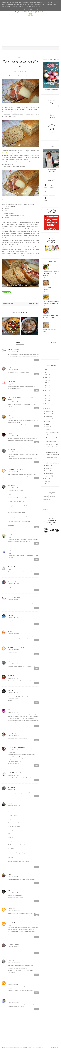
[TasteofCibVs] (52, 230)
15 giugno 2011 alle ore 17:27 (13, 617)
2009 (46, 481)
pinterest (45, 194)
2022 (46, 380)
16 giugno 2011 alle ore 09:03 (13, 789)
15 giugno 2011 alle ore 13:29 (13, 452)
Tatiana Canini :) (14, 944)
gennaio (48, 476)
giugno (48, 427)
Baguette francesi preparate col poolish (51, 330)
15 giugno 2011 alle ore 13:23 (13, 436)
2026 (46, 370)
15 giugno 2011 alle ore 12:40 (13, 384)
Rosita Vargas (13, 1000)
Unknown (11, 908)
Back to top (54, 1047)
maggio (48, 465)
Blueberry (12, 449)
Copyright (45, 509)
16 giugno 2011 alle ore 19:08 (13, 893)
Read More (52, 171)
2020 (46, 385)
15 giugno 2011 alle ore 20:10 (13, 678)
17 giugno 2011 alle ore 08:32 (13, 946)
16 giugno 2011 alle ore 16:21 (13, 876)
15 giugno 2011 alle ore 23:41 (13, 735)
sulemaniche (12, 381)
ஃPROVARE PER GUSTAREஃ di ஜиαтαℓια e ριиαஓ (22, 398)
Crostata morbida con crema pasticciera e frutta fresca (50, 316)
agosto (48, 421)
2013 (46, 403)
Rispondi (36, 360)
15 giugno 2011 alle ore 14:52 (13, 537)
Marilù (10, 433)
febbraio (48, 473)
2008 (46, 484)
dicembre (48, 411)
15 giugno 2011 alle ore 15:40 (13, 583)
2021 (46, 383)
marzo (48, 471)
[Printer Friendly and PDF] (6, 293)
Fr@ (9, 550)
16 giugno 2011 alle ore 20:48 (13, 910)
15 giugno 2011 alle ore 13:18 (13, 418)
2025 (46, 372)
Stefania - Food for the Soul (19, 647)
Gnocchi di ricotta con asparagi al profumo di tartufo (52, 447)
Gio (9, 661)
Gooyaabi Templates (37, 1047)
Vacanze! (48, 429)
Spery (10, 631)
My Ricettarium (13, 349)
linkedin (52, 194)
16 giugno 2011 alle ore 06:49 (13, 750)
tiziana (10, 615)
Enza (10, 890)
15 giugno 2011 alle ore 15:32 (13, 569)
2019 (46, 388)
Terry (10, 982)
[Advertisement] (30, 29)
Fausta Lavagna (14, 922)
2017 (46, 393)
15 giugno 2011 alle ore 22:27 (13, 692)
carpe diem (12, 567)
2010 (46, 478)
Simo (10, 415)
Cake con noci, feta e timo (53, 463)
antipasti (45, 496)
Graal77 (11, 960)
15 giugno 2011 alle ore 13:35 (13, 471)
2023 (46, 377)
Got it (36, 9)
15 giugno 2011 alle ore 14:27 (13, 488)
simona (10, 710)
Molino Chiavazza (7, 153)
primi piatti (52, 496)
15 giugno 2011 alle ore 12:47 (13, 402)
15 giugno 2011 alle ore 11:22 (13, 351)
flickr (45, 200)
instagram (51, 187)
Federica (11, 534)
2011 (46, 408)
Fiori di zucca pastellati (52, 438)
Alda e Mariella (14, 597)
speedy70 (11, 676)
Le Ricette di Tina (14, 773)
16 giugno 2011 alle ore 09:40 (13, 805)
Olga (10, 367)
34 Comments (5, 299)
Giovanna (11, 485)
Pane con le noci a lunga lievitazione (49, 288)
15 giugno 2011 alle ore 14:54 (13, 553)
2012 (46, 406)
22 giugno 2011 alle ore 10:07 (13, 984)
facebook (46, 187)
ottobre (48, 416)
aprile (47, 468)
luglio (47, 424)
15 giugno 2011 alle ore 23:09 (13, 712)
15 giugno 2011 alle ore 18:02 (13, 633)
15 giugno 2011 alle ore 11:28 (13, 369)
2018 (46, 390)
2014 (46, 401)
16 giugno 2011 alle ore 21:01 (13, 925)
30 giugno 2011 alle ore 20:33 (14, 1002)
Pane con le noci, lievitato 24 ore (9, 332)
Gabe (10, 874)
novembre (49, 414)
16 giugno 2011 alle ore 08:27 (13, 775)
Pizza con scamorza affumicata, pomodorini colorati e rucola (51, 302)
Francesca (12, 733)
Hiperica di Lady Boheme (17, 469)
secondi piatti (46, 499)
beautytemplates (17, 1047)
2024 (46, 375)
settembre (48, 419)
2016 (46, 396)
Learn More (28, 9)
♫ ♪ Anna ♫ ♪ (12, 581)
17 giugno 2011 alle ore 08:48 (13, 962)
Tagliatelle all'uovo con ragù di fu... (28, 332)
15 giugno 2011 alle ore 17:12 (13, 599)
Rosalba (11, 690)
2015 (46, 398)
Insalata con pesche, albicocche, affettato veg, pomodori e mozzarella (51, 273)
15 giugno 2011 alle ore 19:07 (13, 664)
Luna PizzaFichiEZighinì (16, 747)
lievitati (20, 57)
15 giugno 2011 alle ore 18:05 (13, 649)
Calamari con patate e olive (53, 441)
